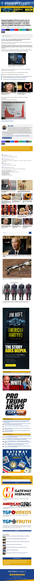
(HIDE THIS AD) (19, 52)
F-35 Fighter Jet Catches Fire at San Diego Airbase (14, 544)
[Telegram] (20, 574)
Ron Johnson (9, 79)
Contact (15, 578)
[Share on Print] (4, 32)
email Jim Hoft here (9, 135)
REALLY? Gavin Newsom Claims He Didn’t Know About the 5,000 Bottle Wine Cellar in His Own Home (17, 429)
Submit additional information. (7, 121)
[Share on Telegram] (23, 30)
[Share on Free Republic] (27, 30)
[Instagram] (22, 574)
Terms (21, 578)
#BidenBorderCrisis (11, 77)
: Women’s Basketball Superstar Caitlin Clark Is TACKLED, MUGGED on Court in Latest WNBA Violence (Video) (17, 436)
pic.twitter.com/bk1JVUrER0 (21, 77)
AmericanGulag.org (8, 507)
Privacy (18, 578)
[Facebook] (16, 574)
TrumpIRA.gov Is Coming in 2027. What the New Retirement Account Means (17, 541)
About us (11, 578)
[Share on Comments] (29, 30)
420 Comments (21, 27)
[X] (14, 574)
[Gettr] (12, 574)
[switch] (32, 7)
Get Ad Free (25, 578)
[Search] (30, 233)
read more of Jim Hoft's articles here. (22, 135)
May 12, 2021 (22, 79)
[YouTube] (24, 574)
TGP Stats (17, 530)
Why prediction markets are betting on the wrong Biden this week (16, 547)
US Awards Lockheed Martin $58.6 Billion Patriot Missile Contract (16, 538)
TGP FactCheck (7, 527)
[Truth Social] (10, 574)
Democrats (28, 69)
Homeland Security (5, 39)
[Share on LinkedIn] (25, 30)
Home (8, 578)
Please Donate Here (17, 558)
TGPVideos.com (7, 515)
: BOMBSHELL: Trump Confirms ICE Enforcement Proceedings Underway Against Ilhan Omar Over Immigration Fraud (16, 444)
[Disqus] (17, 165)
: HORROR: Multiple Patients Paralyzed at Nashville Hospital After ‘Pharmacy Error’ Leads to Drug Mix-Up (17, 446)
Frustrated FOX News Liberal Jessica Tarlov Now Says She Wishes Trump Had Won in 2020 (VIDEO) (17, 431)
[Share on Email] (2, 32)
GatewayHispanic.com (8, 498)
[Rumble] (18, 574)
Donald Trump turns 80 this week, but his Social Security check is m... (17, 552)
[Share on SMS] (31, 30)
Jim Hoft (10, 126)
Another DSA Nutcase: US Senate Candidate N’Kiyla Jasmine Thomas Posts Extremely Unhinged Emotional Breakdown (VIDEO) (17, 424)
